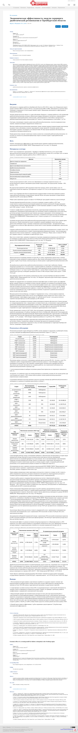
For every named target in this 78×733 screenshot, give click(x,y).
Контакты (23, 7)
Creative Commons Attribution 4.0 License (67, 729)
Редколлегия (30, 7)
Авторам (54, 7)
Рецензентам (61, 7)
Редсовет (38, 7)
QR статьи (58, 26)
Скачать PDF (65, 26)
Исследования (13, 15)
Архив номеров (46, 7)
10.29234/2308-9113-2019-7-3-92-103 (19, 689)
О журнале (16, 7)
